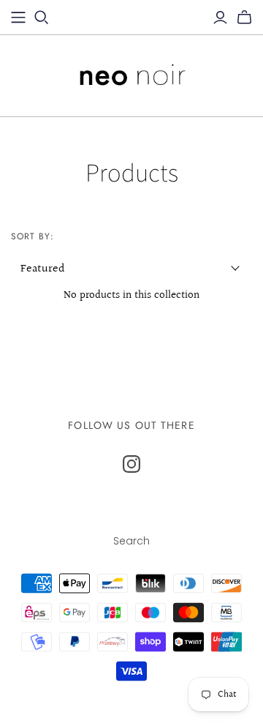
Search (131, 541)
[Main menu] (18, 17)
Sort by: (32, 237)
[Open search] (41, 17)
